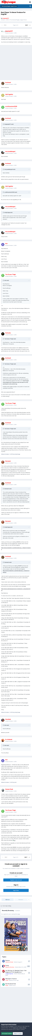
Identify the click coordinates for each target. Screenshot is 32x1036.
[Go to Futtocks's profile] (2, 333)
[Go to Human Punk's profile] (2, 790)
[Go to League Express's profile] (3, 971)
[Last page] (30, 25)
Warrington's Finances (11, 978)
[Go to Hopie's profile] (3, 984)
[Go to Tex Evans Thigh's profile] (2, 275)
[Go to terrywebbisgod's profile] (2, 152)
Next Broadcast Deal (10, 983)
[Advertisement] (16, 63)
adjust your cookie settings (19, 1027)
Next (26, 25)
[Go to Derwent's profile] (2, 462)
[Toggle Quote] (3, 124)
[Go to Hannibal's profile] (2, 720)
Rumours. (7, 960)
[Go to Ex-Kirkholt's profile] (2, 740)
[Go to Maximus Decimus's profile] (3, 966)
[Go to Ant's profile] (2, 244)
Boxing (7, 965)
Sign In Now (16, 890)
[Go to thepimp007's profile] (2, 32)
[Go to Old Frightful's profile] (2, 95)
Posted (10, 33)
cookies (11, 1026)
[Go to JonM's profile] (3, 979)
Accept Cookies (7, 1033)
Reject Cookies (18, 1033)
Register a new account (16, 880)
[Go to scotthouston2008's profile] (2, 107)
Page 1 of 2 (16, 25)
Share (8, 899)
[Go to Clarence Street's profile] (3, 961)
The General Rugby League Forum (18, 19)
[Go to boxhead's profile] (2, 83)
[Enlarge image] (14, 840)
